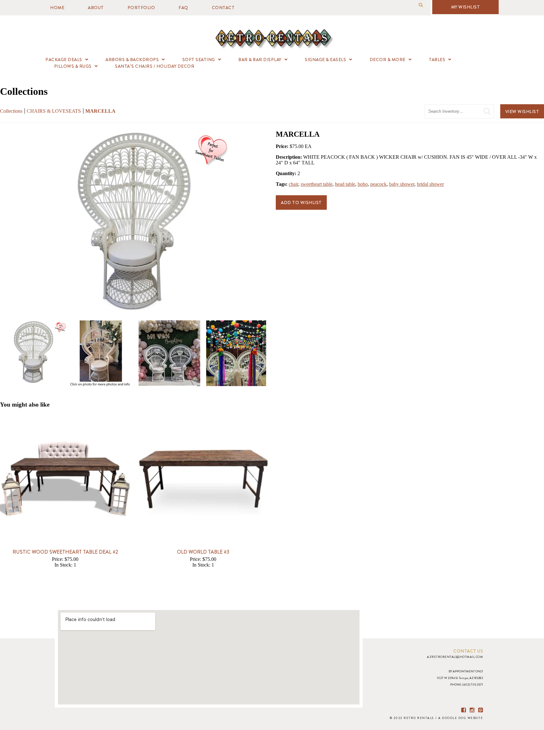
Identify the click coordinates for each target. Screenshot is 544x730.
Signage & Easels (325, 59)
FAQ (183, 7)
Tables (437, 59)
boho (363, 184)
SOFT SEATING (198, 59)
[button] (421, 5)
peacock (378, 184)
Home (57, 7)
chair (293, 184)
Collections (11, 111)
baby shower (401, 184)
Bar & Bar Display (259, 59)
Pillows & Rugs (73, 66)
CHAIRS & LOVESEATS (54, 111)
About (96, 7)
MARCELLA (100, 111)
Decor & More (387, 59)
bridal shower (430, 184)
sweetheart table (316, 184)
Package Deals (63, 59)
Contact (223, 7)
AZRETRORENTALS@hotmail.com (455, 656)
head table (345, 184)
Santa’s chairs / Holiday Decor (154, 66)
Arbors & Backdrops (132, 59)
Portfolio (141, 7)
